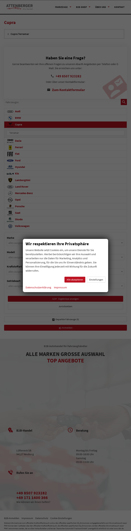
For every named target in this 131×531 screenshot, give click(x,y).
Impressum (60, 287)
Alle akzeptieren (75, 279)
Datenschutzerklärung (38, 287)
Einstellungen (96, 279)
